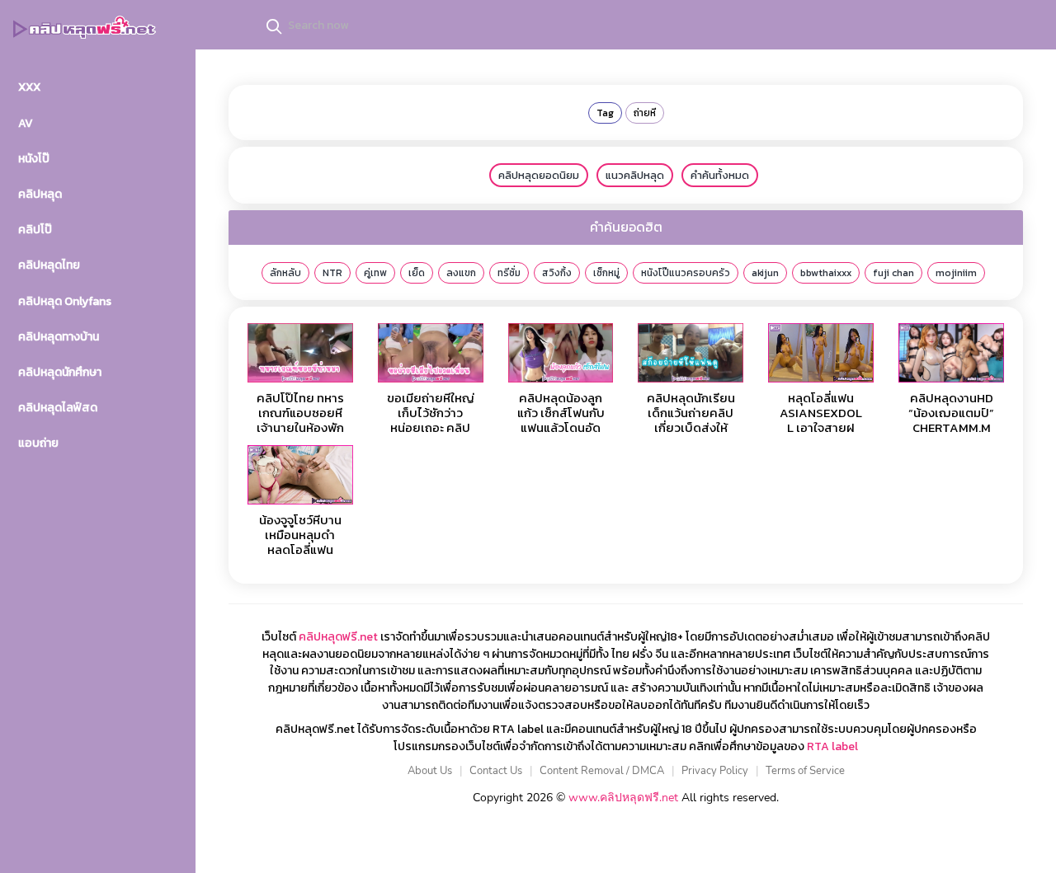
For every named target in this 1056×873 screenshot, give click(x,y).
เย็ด (416, 272)
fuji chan (893, 272)
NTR (332, 272)
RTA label (832, 746)
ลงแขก (461, 272)
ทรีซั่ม (509, 272)
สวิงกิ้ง (557, 272)
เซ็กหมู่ (606, 272)
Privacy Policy (714, 770)
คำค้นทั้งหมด (720, 175)
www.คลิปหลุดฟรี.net (623, 797)
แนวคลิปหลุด (635, 175)
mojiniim (956, 272)
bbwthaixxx (825, 272)
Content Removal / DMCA (602, 770)
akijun (765, 272)
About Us (430, 770)
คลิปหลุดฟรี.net (338, 636)
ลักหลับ (285, 272)
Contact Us (495, 770)
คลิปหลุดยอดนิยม (538, 175)
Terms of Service (805, 770)
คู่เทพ (375, 272)
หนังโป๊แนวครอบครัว (685, 272)
